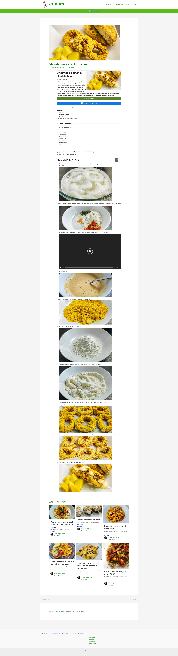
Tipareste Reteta (89, 98)
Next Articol (134, 599)
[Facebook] (92, 11)
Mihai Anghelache (59, 534)
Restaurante (109, 4)
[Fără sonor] (117, 267)
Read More (52, 531)
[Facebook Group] (94, 11)
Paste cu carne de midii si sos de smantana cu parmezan (88, 565)
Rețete (127, 4)
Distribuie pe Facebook (90, 103)
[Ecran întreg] (119, 267)
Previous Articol (45, 599)
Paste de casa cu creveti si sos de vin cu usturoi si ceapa (62, 524)
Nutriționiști (119, 4)
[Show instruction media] (116, 160)
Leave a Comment (68, 67)
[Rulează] (60, 267)
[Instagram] (96, 11)
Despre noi (91, 639)
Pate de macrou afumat (88, 519)
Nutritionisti (92, 637)
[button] (89, 11)
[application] (90, 251)
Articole (134, 4)
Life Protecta (56, 3)
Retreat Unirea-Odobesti (95, 633)
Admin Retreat (93, 643)
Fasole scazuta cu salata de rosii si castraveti (62, 562)
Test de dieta (92, 635)
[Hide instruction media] (119, 160)
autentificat (60, 612)
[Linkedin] (98, 11)
